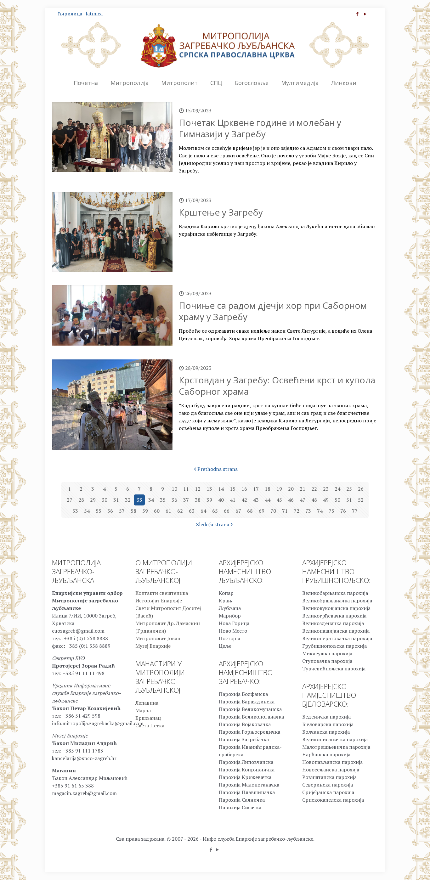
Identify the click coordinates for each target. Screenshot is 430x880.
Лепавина (146, 702)
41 (232, 499)
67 (238, 510)
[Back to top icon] (399, 867)
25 (349, 488)
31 (116, 499)
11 (186, 488)
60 (157, 510)
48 (314, 499)
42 (244, 499)
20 (291, 488)
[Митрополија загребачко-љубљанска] (215, 45)
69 (261, 510)
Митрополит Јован (157, 638)
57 (122, 510)
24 (337, 488)
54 (87, 510)
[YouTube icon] (365, 14)
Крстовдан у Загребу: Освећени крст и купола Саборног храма (277, 385)
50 (337, 499)
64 (203, 510)
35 (163, 499)
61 (168, 510)
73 (308, 510)
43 (256, 499)
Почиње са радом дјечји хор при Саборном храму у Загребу (273, 311)
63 (192, 510)
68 (250, 510)
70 (273, 510)
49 (326, 499)
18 (267, 488)
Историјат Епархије (158, 600)
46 (291, 499)
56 (110, 510)
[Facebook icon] (357, 14)
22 (314, 488)
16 (244, 488)
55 (98, 510)
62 (180, 510)
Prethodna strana (217, 468)
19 (279, 488)
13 (209, 488)
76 (343, 510)
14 (221, 488)
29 (93, 499)
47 (302, 499)
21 (302, 488)
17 (256, 488)
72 (296, 510)
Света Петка (149, 725)
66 (226, 510)
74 (320, 510)
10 (174, 488)
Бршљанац (148, 717)
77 (355, 510)
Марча (143, 710)
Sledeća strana (212, 524)
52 (361, 499)
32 (128, 499)
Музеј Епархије (153, 645)
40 (221, 499)
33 (139, 499)
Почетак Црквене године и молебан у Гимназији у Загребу (260, 128)
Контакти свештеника (161, 592)
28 (81, 499)
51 (349, 499)
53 (75, 510)
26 (361, 488)
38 (198, 499)
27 (69, 499)
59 (145, 510)
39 (209, 499)
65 (215, 510)
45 (279, 499)
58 (133, 510)
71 (285, 510)
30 (104, 499)
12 (198, 488)
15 (232, 488)
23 (326, 488)
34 (151, 499)
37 (186, 499)
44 (267, 499)
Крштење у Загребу (221, 212)
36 (174, 499)
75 (331, 510)
